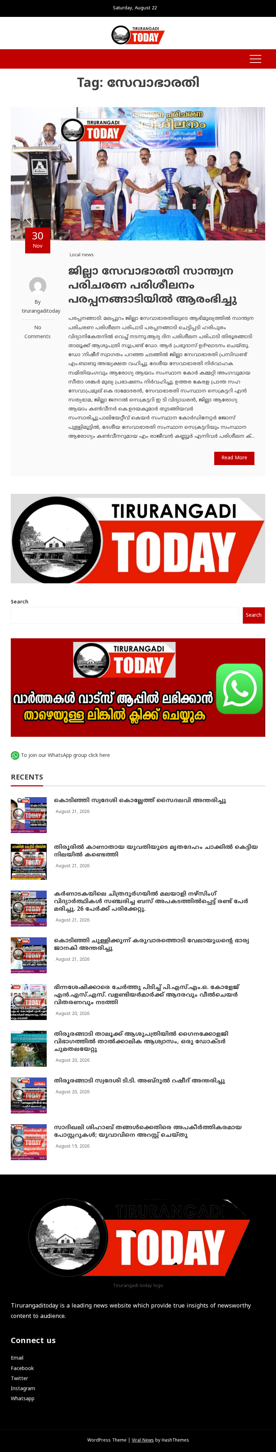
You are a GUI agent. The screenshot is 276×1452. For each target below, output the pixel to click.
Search (19, 602)
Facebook (22, 1369)
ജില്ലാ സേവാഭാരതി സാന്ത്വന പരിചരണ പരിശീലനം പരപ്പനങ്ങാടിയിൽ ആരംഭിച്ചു (152, 286)
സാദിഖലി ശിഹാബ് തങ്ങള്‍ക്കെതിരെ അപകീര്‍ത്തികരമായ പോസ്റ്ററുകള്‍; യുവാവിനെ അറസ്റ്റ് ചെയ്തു (148, 1131)
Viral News (143, 1440)
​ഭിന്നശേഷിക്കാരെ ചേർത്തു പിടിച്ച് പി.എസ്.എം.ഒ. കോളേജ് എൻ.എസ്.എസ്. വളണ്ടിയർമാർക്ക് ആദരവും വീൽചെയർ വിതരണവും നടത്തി (146, 995)
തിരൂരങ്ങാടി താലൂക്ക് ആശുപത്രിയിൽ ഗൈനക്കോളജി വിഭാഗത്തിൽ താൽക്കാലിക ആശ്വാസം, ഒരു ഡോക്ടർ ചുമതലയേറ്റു (141, 1042)
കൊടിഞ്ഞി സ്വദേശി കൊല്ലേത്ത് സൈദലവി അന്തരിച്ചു (140, 800)
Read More (234, 458)
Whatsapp (22, 1399)
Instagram (23, 1389)
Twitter (19, 1379)
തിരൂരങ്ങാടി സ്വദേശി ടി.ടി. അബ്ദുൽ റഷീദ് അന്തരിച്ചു (139, 1081)
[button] (14, 59)
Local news (82, 255)
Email (17, 1358)
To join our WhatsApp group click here (65, 756)
